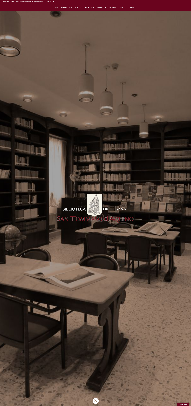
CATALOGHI (88, 7)
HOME (57, 7)
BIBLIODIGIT (100, 7)
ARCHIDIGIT (112, 7)
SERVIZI (122, 7)
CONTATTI (133, 7)
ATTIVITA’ (78, 7)
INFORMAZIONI (65, 7)
